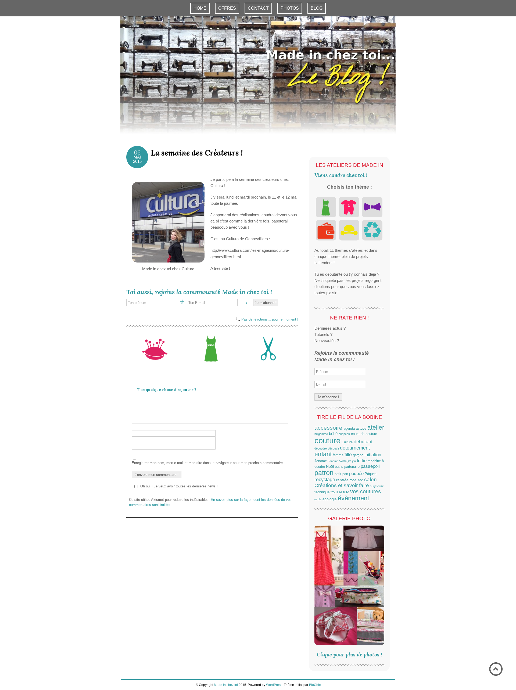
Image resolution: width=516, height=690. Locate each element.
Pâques (371, 474)
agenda (349, 428)
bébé (333, 433)
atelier (375, 427)
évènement (353, 498)
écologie (329, 499)
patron (324, 472)
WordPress (274, 685)
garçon (358, 455)
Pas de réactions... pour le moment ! (269, 319)
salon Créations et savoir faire (345, 482)
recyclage (324, 479)
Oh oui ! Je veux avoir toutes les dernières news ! (179, 486)
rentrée (342, 480)
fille (348, 454)
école (317, 499)
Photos (290, 8)
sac (360, 480)
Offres (227, 8)
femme (338, 455)
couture (327, 440)
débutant (363, 441)
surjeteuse (377, 486)
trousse (336, 492)
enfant (323, 454)
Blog (316, 8)
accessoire (328, 428)
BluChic (315, 685)
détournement (355, 448)
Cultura (347, 442)
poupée (356, 473)
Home (200, 8)
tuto (346, 492)
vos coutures (365, 491)
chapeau (344, 434)
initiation (372, 454)
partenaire (352, 467)
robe (353, 480)
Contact (258, 8)
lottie (362, 460)
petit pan (341, 474)
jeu (354, 461)
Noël (330, 466)
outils (339, 467)
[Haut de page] (496, 669)
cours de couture (364, 434)
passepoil (370, 466)
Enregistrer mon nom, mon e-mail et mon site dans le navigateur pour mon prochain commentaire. (208, 463)
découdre (320, 448)
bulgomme (321, 434)
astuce (361, 428)
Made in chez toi (226, 685)
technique (321, 492)
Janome (320, 461)
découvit (333, 448)
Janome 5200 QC (339, 461)
